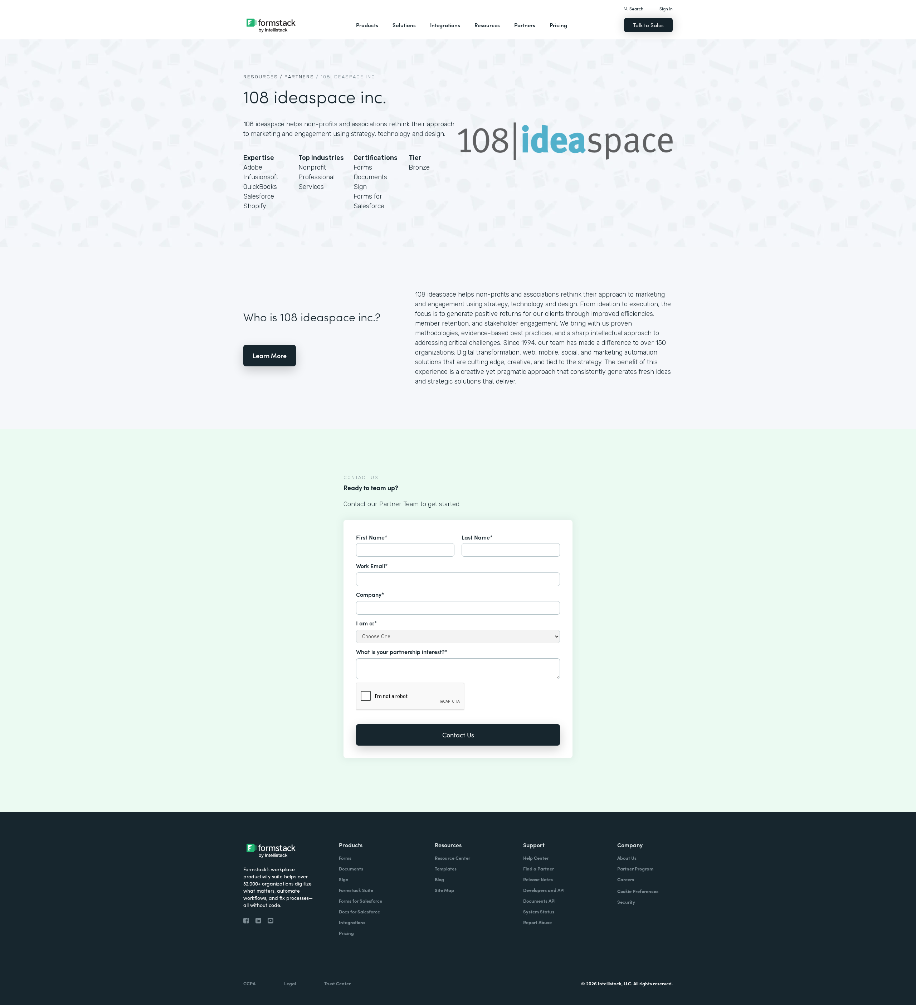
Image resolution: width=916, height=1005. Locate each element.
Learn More (270, 355)
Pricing (558, 25)
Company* (370, 594)
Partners (524, 25)
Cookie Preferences (637, 891)
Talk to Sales (648, 25)
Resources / (263, 76)
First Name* (372, 537)
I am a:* (366, 623)
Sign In (666, 8)
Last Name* (477, 537)
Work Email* (372, 566)
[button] (367, 25)
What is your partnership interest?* (402, 651)
